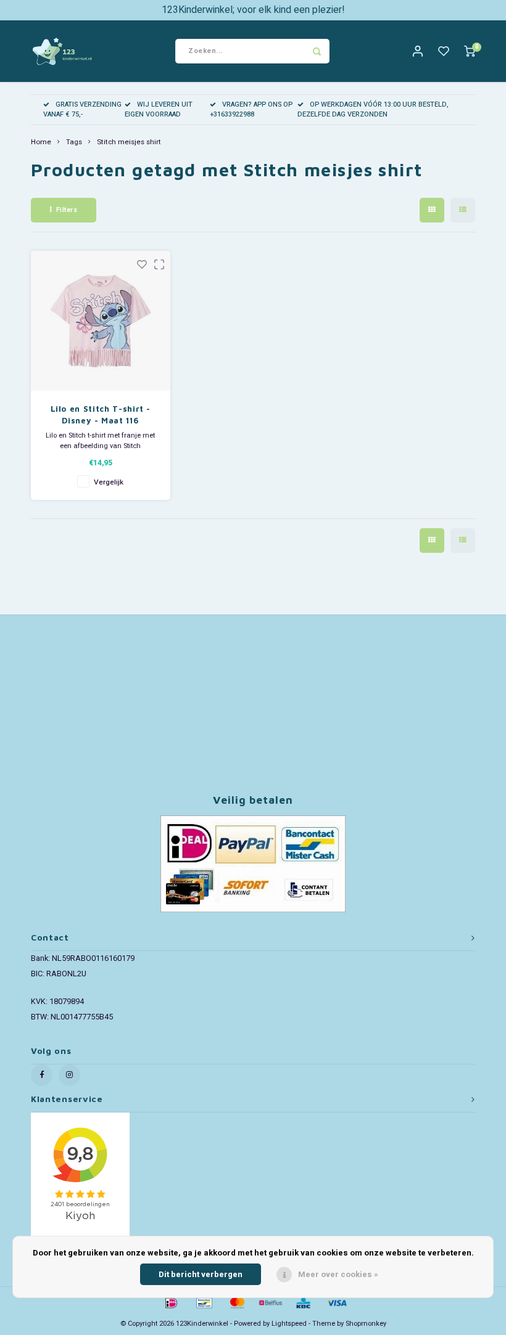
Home (41, 142)
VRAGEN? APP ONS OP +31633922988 (251, 109)
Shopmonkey (366, 1323)
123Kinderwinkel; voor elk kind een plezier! (253, 9)
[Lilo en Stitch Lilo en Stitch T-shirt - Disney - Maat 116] (101, 321)
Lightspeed (289, 1323)
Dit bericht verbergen (201, 1274)
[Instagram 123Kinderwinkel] (69, 1075)
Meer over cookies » (338, 1274)
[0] (469, 51)
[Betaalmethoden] (170, 1302)
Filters (67, 210)
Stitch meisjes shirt (129, 142)
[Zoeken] (317, 51)
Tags (74, 142)
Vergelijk (108, 482)
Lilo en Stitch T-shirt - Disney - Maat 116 (101, 415)
